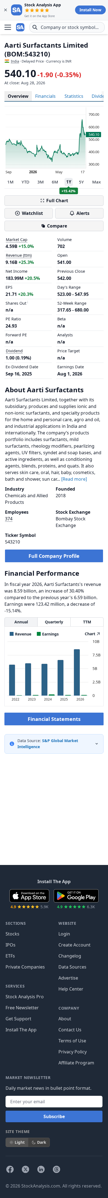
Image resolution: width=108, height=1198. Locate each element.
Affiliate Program (76, 1063)
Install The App (21, 1030)
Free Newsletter (22, 1008)
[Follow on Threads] (56, 1169)
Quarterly (54, 621)
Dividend (14, 350)
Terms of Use (72, 1041)
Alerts (82, 213)
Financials (45, 96)
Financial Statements (54, 719)
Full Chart (57, 201)
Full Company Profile (54, 556)
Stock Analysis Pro (25, 997)
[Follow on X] (25, 1169)
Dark (41, 1142)
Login (64, 934)
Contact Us (69, 1030)
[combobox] (67, 27)
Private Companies (25, 967)
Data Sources (72, 967)
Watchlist (32, 213)
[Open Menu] (7, 27)
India (15, 61)
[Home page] (20, 27)
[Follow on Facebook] (10, 1169)
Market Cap (16, 239)
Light (20, 1142)
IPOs (11, 945)
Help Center (70, 989)
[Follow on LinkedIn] (41, 1169)
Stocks (12, 934)
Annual (21, 621)
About (64, 1019)
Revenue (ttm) (19, 255)
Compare (57, 226)
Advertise (68, 978)
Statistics (74, 96)
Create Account (74, 945)
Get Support (18, 1019)
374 (8, 519)
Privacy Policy (72, 1052)
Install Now (90, 9)
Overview (18, 96)
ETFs (10, 956)
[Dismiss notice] (5, 10)
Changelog (69, 956)
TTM (87, 621)
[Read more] (74, 479)
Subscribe (54, 1116)
